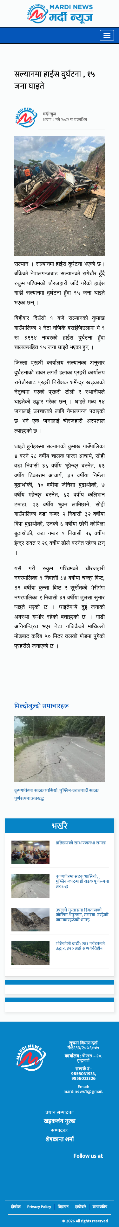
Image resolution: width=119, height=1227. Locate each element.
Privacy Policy (39, 1207)
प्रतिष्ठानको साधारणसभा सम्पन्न (81, 843)
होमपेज (16, 1207)
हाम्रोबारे (80, 1207)
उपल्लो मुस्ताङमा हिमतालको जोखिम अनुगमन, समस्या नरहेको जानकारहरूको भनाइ (82, 914)
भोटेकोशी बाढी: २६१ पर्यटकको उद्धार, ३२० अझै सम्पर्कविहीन (80, 946)
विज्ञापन (63, 1207)
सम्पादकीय (100, 1207)
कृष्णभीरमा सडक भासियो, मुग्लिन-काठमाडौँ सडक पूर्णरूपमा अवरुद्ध (82, 881)
